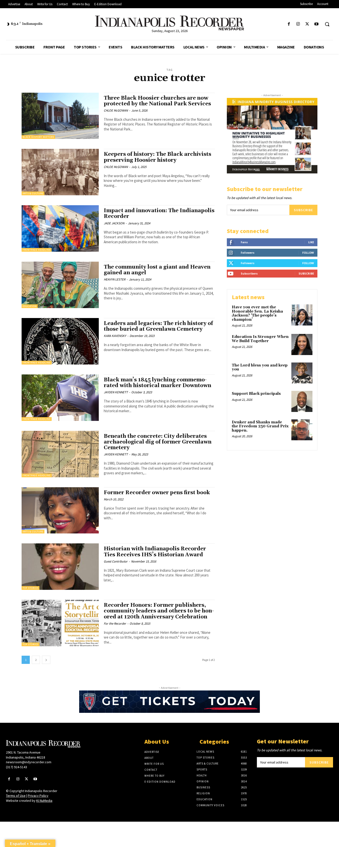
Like (311, 242)
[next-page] (46, 660)
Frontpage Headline (37, 249)
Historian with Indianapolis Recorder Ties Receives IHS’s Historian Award (155, 552)
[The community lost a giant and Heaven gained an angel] (60, 285)
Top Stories (30, 588)
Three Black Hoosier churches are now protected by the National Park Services (157, 101)
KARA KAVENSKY (115, 336)
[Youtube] (316, 24)
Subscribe (303, 210)
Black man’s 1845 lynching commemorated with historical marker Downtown (157, 383)
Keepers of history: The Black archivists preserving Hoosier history (157, 157)
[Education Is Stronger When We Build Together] (301, 344)
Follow (308, 252)
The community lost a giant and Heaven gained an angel (157, 270)
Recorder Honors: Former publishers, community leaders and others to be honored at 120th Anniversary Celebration (159, 611)
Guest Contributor (116, 561)
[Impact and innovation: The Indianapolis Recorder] (60, 228)
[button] (327, 24)
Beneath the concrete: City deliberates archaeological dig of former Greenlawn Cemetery (157, 442)
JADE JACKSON (114, 223)
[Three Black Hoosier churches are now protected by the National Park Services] (60, 116)
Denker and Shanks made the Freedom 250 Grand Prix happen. (260, 426)
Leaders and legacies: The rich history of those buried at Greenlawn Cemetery (158, 326)
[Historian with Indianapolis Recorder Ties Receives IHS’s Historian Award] (60, 566)
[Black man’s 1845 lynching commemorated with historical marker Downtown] (60, 397)
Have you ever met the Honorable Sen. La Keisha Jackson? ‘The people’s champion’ (257, 313)
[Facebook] (288, 24)
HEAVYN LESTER (114, 279)
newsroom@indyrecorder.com (28, 762)
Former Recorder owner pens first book (157, 492)
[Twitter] (307, 24)
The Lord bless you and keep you (260, 367)
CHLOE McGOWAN (116, 110)
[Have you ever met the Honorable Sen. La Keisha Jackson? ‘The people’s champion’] (301, 314)
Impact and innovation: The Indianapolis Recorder (159, 213)
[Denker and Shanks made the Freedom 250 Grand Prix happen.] (301, 430)
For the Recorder (115, 623)
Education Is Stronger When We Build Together (260, 338)
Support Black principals (256, 393)
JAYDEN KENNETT (116, 392)
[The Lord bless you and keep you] (301, 373)
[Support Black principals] (301, 401)
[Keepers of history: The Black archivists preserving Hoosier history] (60, 172)
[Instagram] (298, 24)
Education (30, 306)
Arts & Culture (33, 193)
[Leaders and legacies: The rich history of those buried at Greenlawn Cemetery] (60, 341)
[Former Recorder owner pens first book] (60, 510)
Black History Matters (38, 137)
